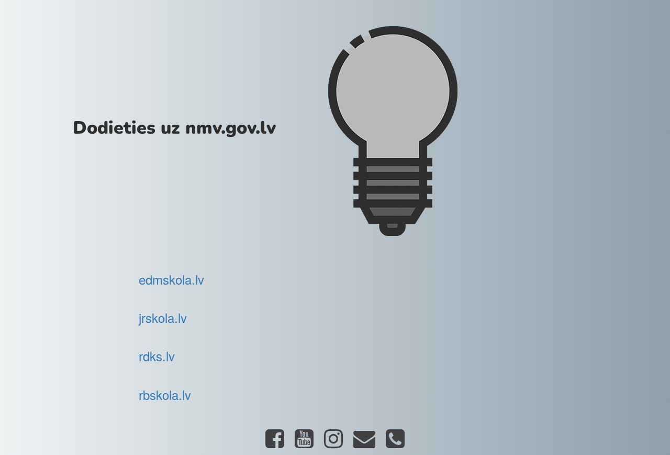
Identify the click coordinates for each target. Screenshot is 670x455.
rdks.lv (157, 355)
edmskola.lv (171, 279)
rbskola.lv (165, 394)
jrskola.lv (163, 317)
